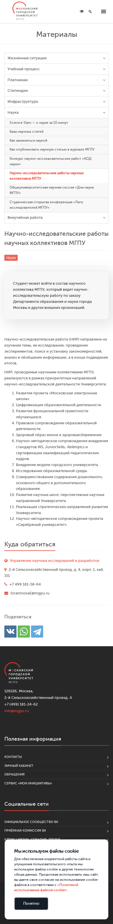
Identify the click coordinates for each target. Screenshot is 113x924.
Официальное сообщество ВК (31, 822)
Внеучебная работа (25, 217)
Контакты (13, 757)
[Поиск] (90, 11)
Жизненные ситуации (27, 58)
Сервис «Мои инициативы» (28, 783)
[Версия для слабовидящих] (82, 11)
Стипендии (18, 90)
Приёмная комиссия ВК (25, 830)
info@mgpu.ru (16, 711)
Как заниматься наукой (28, 140)
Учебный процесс (24, 69)
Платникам (18, 80)
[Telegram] (37, 631)
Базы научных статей (26, 132)
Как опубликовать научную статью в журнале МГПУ (52, 149)
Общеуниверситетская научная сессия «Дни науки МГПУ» (52, 190)
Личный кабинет (18, 766)
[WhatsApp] (24, 631)
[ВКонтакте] (10, 631)
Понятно (31, 903)
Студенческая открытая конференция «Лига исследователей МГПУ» (46, 205)
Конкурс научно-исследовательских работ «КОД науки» (51, 161)
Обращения (14, 774)
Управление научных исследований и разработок (54, 560)
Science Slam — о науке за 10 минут (39, 123)
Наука (13, 112)
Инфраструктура (23, 101)
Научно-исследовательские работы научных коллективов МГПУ (47, 175)
